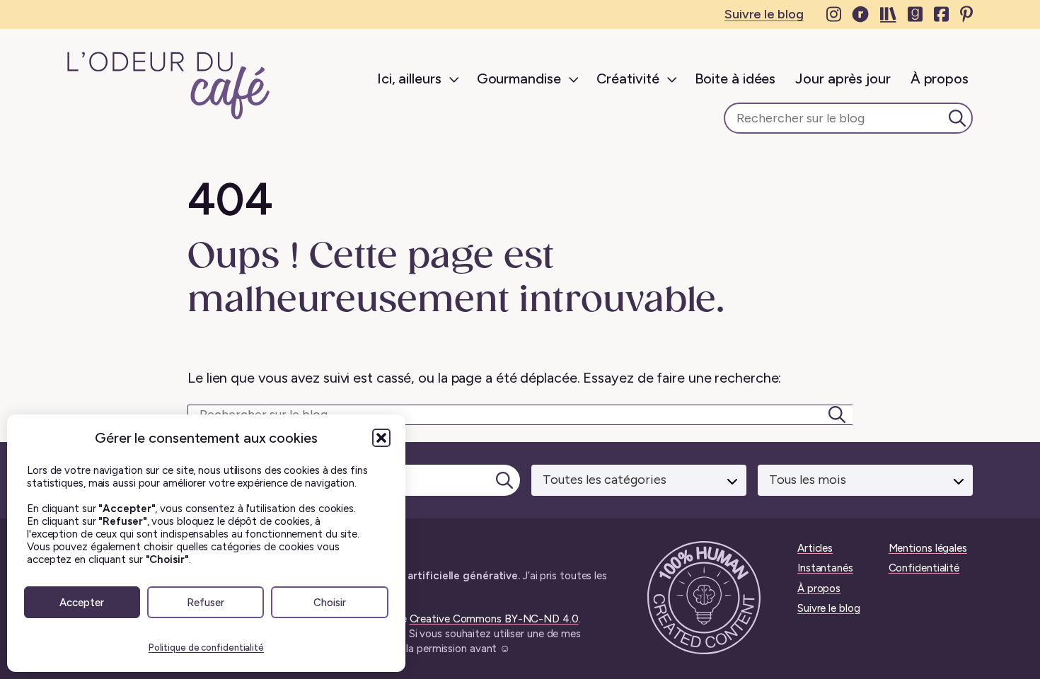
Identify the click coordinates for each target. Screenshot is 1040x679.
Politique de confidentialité (206, 647)
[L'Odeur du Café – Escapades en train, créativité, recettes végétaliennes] (168, 86)
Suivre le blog (764, 14)
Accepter (81, 602)
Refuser (205, 602)
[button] (381, 438)
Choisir (329, 602)
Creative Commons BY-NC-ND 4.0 (494, 619)
